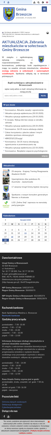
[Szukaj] (38, 2)
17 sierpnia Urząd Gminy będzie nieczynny (30, 187)
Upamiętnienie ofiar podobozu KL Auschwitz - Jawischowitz (26, 180)
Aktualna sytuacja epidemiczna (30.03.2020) (24, 113)
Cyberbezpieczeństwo (11, 407)
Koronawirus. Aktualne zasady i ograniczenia (24, 110)
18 (12, 237)
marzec (27, 32)
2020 (22, 32)
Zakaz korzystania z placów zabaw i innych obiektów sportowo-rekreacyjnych (23, 133)
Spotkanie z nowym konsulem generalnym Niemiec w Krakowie (30, 196)
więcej (45, 156)
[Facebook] (4, 2)
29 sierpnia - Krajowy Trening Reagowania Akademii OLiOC (30, 172)
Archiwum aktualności (12, 32)
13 (25, 233)
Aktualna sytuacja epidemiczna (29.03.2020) (24, 116)
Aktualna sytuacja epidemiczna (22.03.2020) (24, 148)
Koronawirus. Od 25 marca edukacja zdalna (24, 129)
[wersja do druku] (47, 32)
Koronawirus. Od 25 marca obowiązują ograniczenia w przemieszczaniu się (21, 143)
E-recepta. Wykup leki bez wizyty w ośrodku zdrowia (24, 121)
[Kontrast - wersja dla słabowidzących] (43, 2)
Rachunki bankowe (11, 315)
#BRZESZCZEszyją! (13, 138)
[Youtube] (8, 2)
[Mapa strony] (34, 2)
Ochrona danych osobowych (14, 402)
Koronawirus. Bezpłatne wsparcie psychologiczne (26, 151)
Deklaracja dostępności (12, 404)
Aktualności (9, 165)
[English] (47, 2)
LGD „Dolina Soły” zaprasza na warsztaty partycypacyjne (29, 203)
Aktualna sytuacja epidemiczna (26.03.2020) (24, 126)
